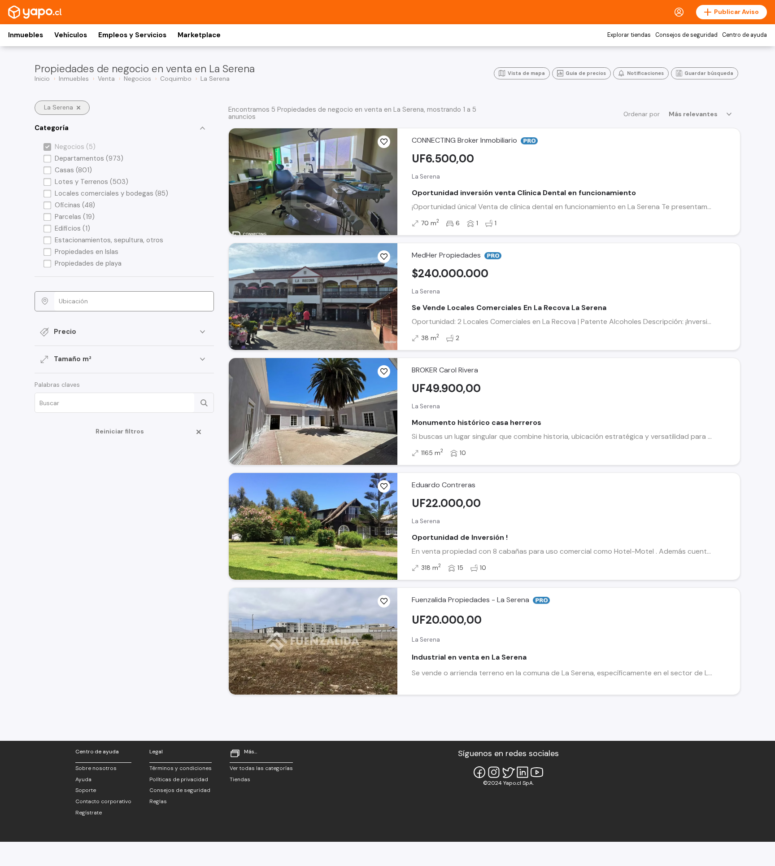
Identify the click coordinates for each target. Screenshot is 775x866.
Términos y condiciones (180, 768)
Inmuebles (25, 35)
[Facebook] (479, 772)
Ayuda (83, 779)
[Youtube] (537, 772)
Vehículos (70, 35)
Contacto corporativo (103, 801)
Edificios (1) (72, 228)
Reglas (158, 801)
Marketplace (199, 35)
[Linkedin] (522, 772)
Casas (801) (73, 170)
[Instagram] (494, 772)
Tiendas (240, 779)
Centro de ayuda (744, 35)
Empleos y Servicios (132, 35)
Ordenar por (641, 114)
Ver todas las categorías (261, 768)
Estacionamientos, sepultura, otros (109, 240)
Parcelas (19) (75, 216)
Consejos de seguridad (686, 35)
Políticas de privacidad (178, 779)
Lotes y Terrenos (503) (91, 181)
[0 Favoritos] (384, 142)
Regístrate (88, 812)
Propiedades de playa (88, 263)
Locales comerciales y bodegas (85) (111, 193)
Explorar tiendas (629, 35)
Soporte (85, 790)
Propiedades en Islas (86, 251)
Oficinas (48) (75, 205)
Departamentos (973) (89, 158)
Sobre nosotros (96, 768)
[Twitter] (508, 772)
